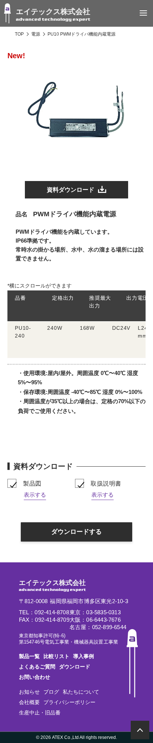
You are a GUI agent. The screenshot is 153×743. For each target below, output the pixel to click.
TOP (19, 34)
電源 (35, 34)
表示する (35, 495)
